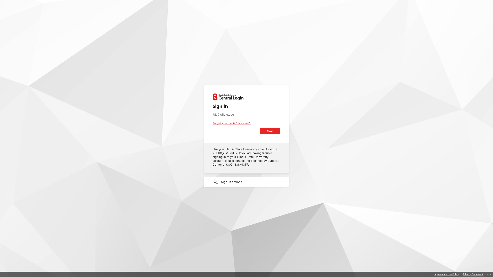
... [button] (489, 274)
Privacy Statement (473, 274)
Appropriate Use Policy (446, 274)
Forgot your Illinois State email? (232, 123)
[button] (246, 182)
